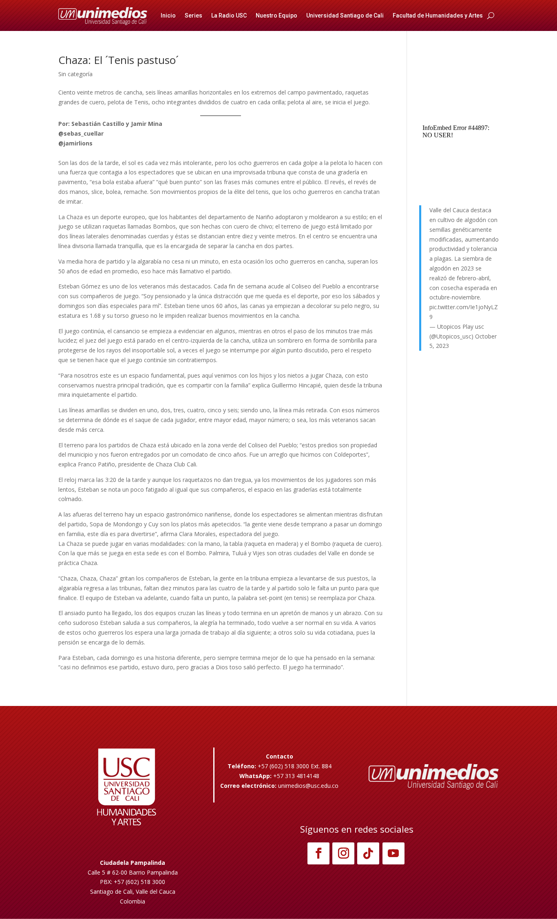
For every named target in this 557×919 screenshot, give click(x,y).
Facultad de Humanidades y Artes (438, 15)
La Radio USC (229, 15)
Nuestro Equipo (276, 15)
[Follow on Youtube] (393, 853)
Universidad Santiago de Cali (345, 15)
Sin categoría (75, 74)
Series (193, 15)
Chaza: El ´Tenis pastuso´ (118, 60)
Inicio (168, 15)
